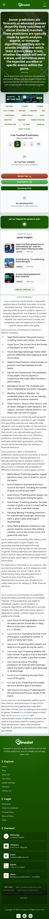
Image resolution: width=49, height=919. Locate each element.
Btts (43, 111)
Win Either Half (10, 124)
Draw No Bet (9, 115)
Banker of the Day (38, 120)
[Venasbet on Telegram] (24, 916)
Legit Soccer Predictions (27, 890)
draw (11, 629)
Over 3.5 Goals (8, 111)
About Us (6, 774)
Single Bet (21, 120)
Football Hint (8, 890)
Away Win (33, 111)
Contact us (6, 791)
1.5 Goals (24, 106)
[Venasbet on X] (18, 916)
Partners (5, 787)
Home (4, 766)
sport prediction (23, 715)
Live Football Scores (12, 893)
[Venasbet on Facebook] (31, 916)
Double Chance (27, 115)
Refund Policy (7, 816)
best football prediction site (28, 887)
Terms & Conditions (10, 808)
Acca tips (22, 111)
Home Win (8, 120)
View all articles (23, 290)
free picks (9, 106)
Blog (4, 770)
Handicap (40, 124)
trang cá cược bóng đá (32, 893)
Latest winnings (8, 783)
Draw (42, 115)
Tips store (6, 779)
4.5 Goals (26, 124)
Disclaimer (6, 804)
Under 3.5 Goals (24, 129)
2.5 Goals (40, 106)
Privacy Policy (8, 812)
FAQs (4, 820)
